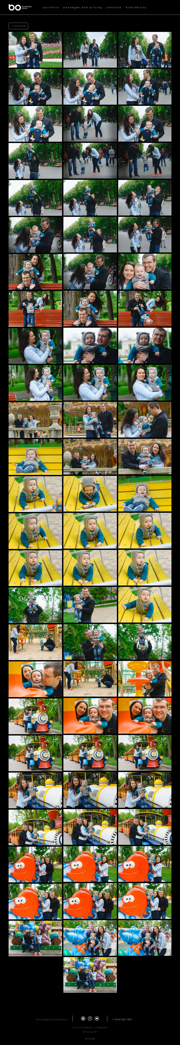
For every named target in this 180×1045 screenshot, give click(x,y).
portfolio (51, 7)
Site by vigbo (90, 1038)
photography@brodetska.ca (52, 1019)
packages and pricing (82, 7)
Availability (136, 7)
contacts (114, 7)
